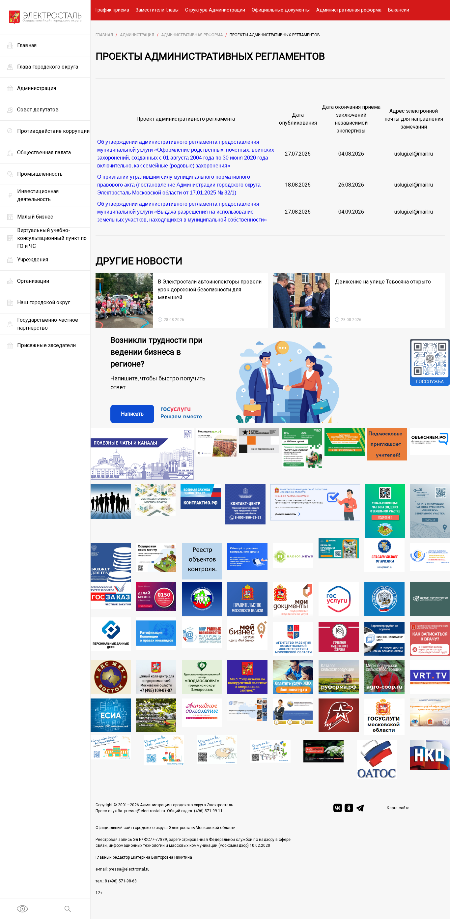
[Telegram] (360, 808)
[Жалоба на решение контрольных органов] (247, 562)
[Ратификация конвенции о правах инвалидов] (156, 636)
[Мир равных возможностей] (202, 636)
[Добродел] (339, 560)
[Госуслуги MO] (384, 716)
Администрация (137, 35)
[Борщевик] (323, 759)
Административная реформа (348, 10)
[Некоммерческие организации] (430, 759)
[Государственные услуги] (339, 599)
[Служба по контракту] (201, 511)
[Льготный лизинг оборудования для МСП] (302, 454)
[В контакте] (337, 808)
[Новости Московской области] (293, 562)
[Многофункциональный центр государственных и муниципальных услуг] (293, 599)
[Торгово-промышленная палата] (384, 560)
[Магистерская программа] (430, 716)
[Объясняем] (430, 454)
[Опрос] (315, 511)
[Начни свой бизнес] (111, 757)
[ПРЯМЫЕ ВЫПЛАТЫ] (430, 562)
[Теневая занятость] (111, 511)
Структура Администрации (215, 10)
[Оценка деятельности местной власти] (155, 511)
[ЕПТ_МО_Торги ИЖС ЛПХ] (270, 759)
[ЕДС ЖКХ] (111, 677)
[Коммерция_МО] (164, 757)
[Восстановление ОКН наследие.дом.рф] (216, 454)
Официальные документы (281, 10)
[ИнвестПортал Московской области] (156, 599)
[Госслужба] (430, 381)
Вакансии (398, 10)
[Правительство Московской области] (247, 599)
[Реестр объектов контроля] (202, 562)
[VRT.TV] (430, 677)
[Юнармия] (339, 716)
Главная (104, 35)
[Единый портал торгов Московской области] (430, 599)
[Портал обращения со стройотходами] (344, 454)
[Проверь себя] (339, 639)
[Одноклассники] (349, 808)
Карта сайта (398, 808)
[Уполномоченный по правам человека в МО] (202, 599)
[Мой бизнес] (247, 636)
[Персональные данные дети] (111, 636)
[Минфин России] (111, 562)
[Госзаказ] (111, 599)
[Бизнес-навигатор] (384, 639)
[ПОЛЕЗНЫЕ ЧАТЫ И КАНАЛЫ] (142, 454)
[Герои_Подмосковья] (259, 454)
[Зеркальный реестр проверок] (247, 716)
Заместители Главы (157, 10)
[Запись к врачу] (430, 639)
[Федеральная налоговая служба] (384, 599)
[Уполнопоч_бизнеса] (245, 511)
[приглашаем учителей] (387, 454)
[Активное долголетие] (202, 716)
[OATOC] (377, 759)
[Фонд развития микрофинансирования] (293, 716)
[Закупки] (247, 677)
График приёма (112, 10)
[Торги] (385, 511)
